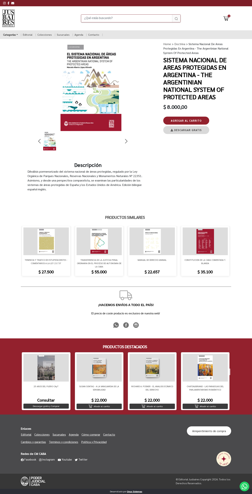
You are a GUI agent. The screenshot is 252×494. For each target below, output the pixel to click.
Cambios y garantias (33, 442)
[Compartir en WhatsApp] (116, 327)
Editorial (27, 34)
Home (167, 44)
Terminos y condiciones (63, 442)
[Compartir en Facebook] (126, 327)
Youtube (67, 459)
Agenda (79, 34)
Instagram (48, 459)
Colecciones (44, 34)
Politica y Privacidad (94, 442)
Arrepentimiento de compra (209, 431)
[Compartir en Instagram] (136, 327)
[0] (226, 18)
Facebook (30, 459)
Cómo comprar (91, 434)
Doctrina (179, 44)
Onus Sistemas (134, 491)
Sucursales (63, 34)
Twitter (82, 459)
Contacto (93, 34)
